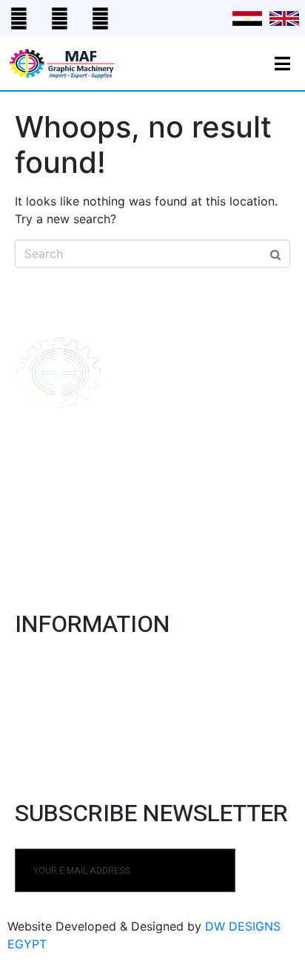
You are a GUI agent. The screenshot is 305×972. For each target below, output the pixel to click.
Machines (42, 689)
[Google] (59, 18)
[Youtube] (99, 18)
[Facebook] (18, 18)
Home (30, 668)
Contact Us (48, 733)
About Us (41, 710)
